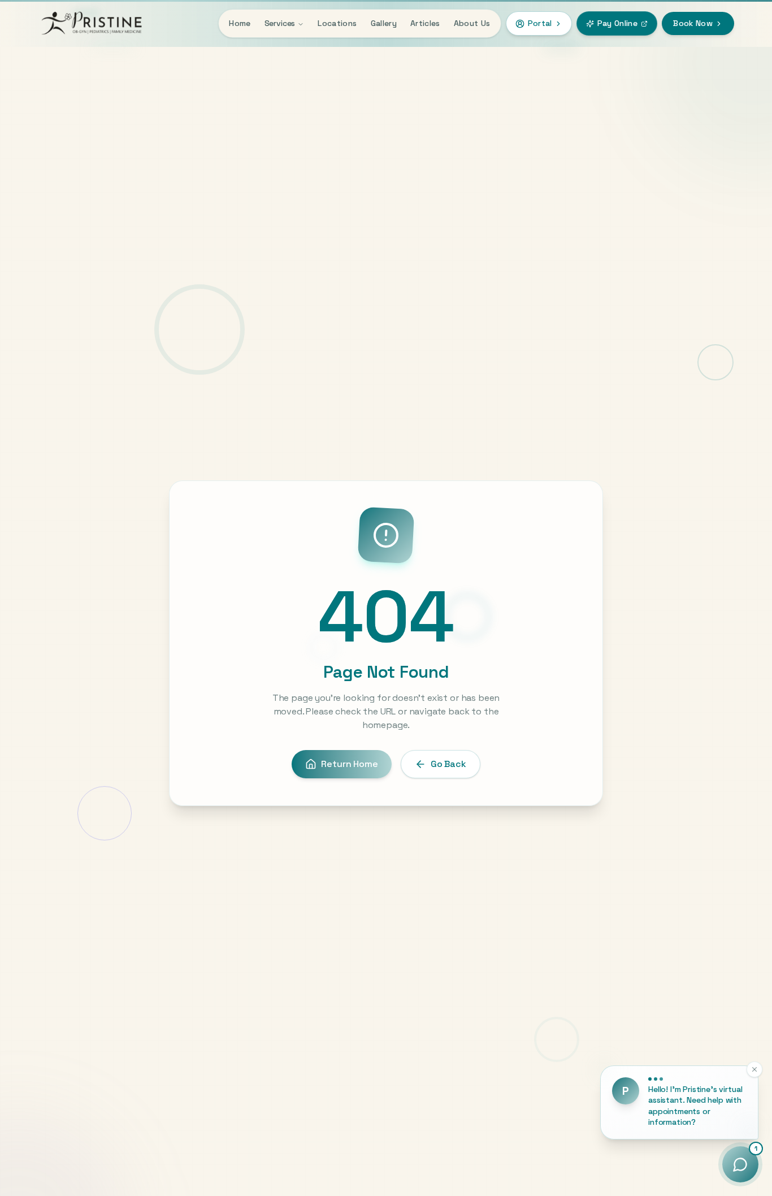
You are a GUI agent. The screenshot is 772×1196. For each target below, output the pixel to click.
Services (280, 24)
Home (239, 23)
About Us (472, 23)
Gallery (384, 23)
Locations (337, 23)
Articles (425, 23)
